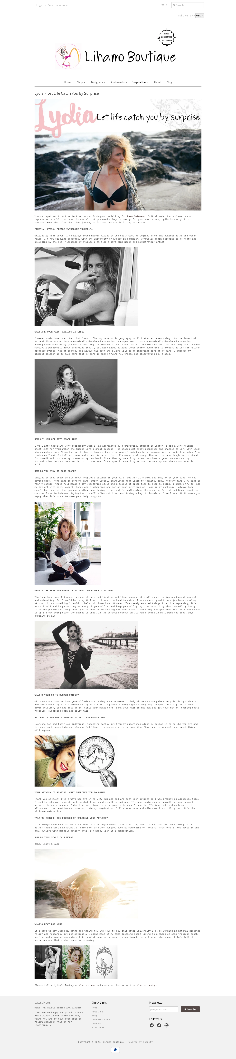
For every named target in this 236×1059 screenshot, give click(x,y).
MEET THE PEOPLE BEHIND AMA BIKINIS (58, 1008)
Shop (80, 82)
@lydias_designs (147, 985)
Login (39, 5)
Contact (97, 1023)
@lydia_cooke (87, 985)
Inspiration (139, 82)
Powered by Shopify (140, 1042)
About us (97, 1012)
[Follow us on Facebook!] (152, 1026)
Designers (97, 82)
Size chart (99, 1027)
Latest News (43, 1002)
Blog (169, 82)
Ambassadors (119, 82)
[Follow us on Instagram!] (167, 1026)
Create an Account (58, 5)
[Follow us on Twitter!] (159, 1026)
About (157, 82)
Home (67, 82)
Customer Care (101, 1019)
